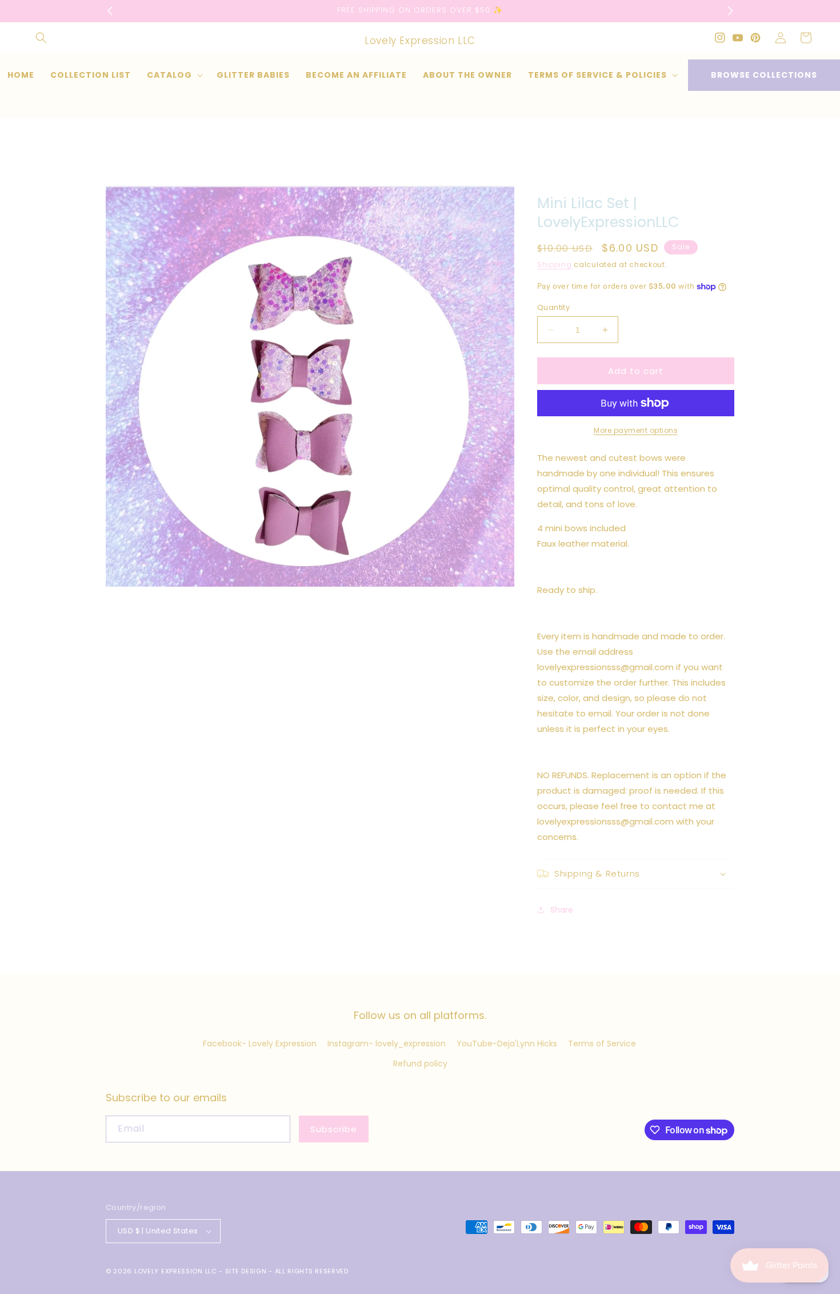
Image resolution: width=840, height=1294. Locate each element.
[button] (41, 37)
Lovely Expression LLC (175, 1271)
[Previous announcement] (109, 11)
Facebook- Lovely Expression (260, 1043)
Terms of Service (602, 1043)
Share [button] (561, 909)
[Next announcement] (730, 11)
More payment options (636, 430)
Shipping (554, 264)
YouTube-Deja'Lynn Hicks (507, 1043)
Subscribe (333, 1129)
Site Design (246, 1271)
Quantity (553, 307)
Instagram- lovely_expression (386, 1043)
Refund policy (420, 1063)
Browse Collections (764, 75)
